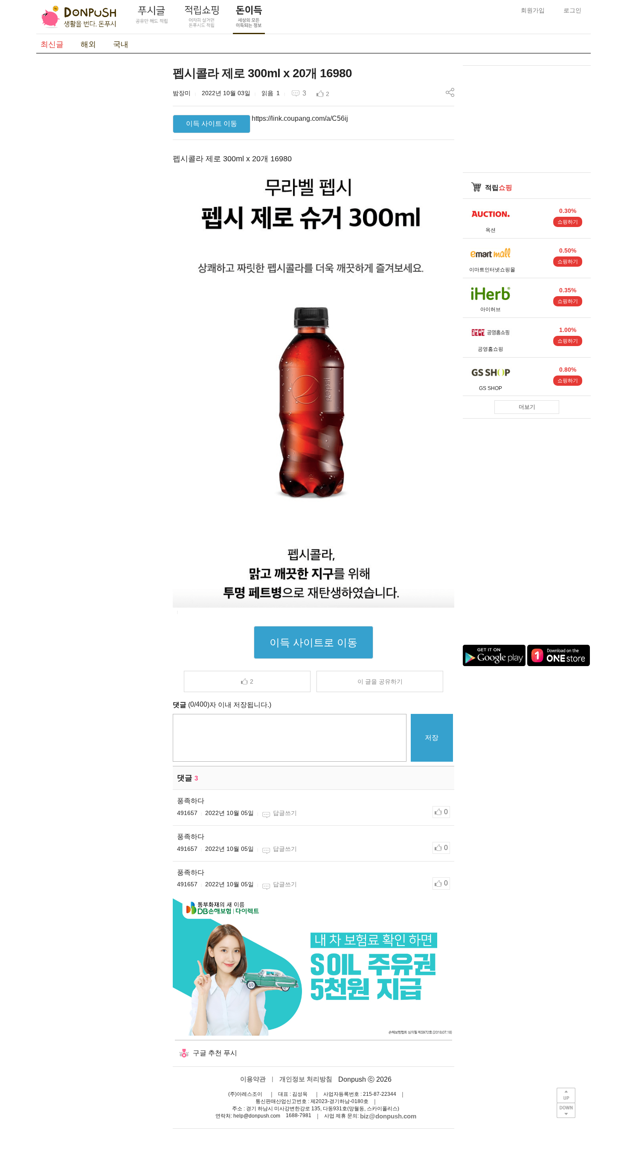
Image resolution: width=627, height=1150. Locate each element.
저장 (431, 737)
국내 (120, 44)
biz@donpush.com (388, 1116)
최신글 (52, 44)
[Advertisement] (100, 193)
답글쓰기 (285, 812)
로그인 (572, 10)
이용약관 (253, 1079)
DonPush (79, 17)
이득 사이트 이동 (211, 123)
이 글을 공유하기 (380, 681)
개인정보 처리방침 (305, 1079)
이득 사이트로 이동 (313, 642)
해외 (88, 44)
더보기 (527, 407)
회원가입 (533, 10)
